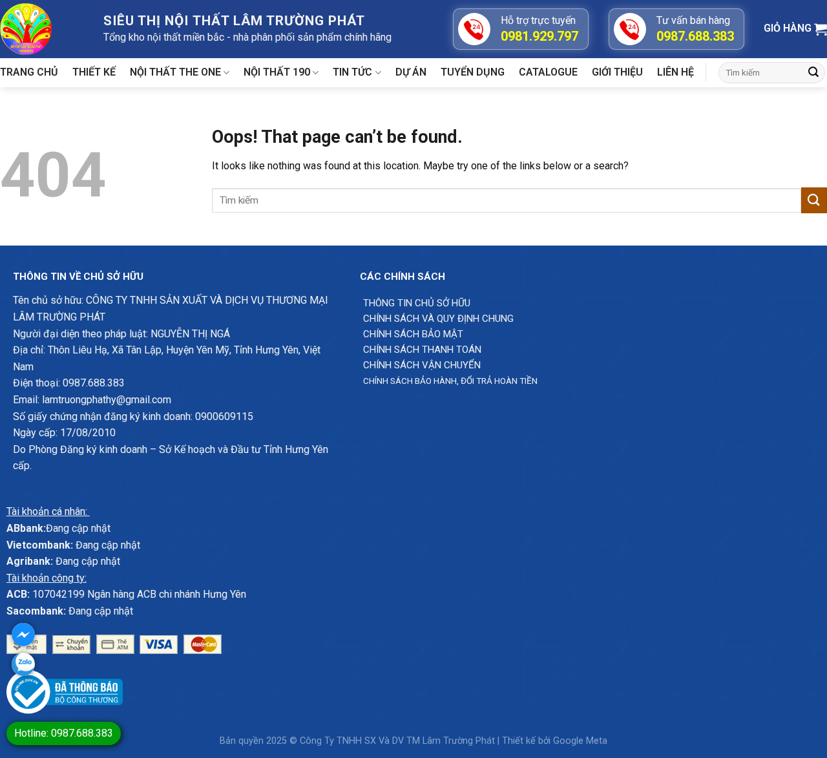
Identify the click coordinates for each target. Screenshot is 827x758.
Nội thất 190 (277, 72)
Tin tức (352, 72)
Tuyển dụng (473, 72)
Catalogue (548, 72)
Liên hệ (675, 72)
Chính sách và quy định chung (438, 318)
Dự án (410, 72)
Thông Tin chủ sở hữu (416, 303)
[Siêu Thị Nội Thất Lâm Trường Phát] (42, 29)
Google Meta (580, 740)
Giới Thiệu (617, 72)
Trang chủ (29, 72)
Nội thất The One (175, 72)
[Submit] (813, 73)
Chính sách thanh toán (422, 349)
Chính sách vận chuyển (422, 365)
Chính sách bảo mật (413, 334)
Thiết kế (94, 72)
